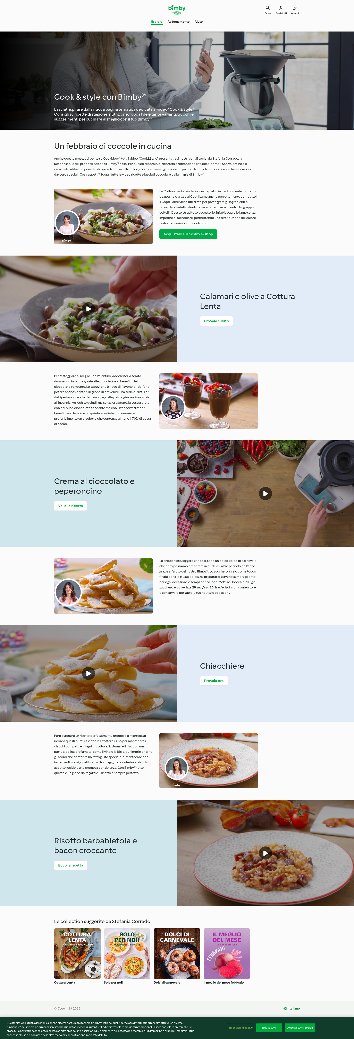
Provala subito (216, 321)
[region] (177, 1028)
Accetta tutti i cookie (300, 1027)
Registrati (281, 13)
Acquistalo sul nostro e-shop (188, 234)
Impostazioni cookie (240, 1027)
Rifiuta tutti (269, 1027)
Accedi (295, 13)
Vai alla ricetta (70, 506)
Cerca (267, 13)
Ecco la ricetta (70, 865)
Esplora (157, 22)
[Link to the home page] (177, 10)
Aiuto (199, 22)
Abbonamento (179, 22)
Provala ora (214, 680)
